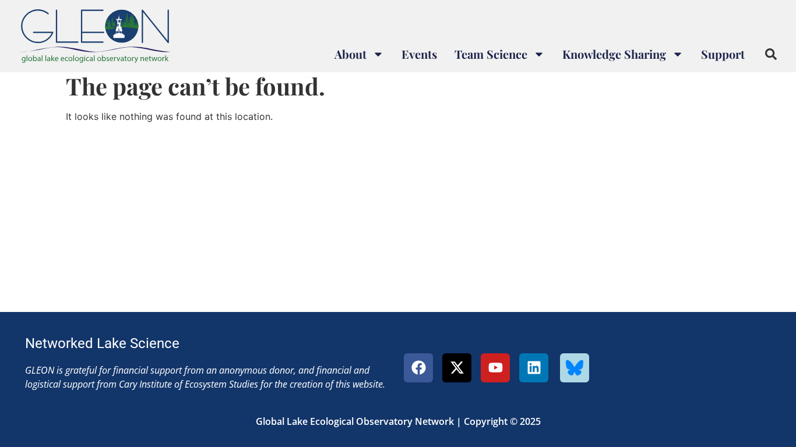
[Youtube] (495, 367)
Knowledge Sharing (614, 54)
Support (723, 54)
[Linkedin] (533, 367)
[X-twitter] (456, 367)
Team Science (491, 54)
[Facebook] (418, 367)
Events (419, 54)
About (350, 54)
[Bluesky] (574, 367)
